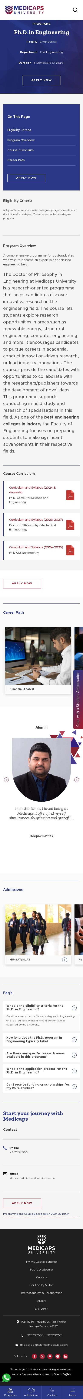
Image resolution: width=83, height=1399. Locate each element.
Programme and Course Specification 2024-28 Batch (36, 1214)
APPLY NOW (41, 80)
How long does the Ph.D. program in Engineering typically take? (34, 1039)
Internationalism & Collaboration (41, 1293)
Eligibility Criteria (19, 130)
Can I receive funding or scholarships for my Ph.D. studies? (37, 1086)
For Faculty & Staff (41, 1285)
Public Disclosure (41, 1269)
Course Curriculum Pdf (42, 495)
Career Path (16, 160)
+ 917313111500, (34, 1335)
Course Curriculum (20, 150)
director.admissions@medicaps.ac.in (32, 1178)
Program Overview (21, 140)
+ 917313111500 (19, 1152)
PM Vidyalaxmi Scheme (41, 1262)
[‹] (6, 780)
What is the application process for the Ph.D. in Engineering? (36, 1071)
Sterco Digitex (62, 1374)
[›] (76, 780)
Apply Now (22, 583)
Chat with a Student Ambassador (78, 699)
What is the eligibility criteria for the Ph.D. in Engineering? (34, 1007)
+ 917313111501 (53, 1335)
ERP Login (41, 1308)
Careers (41, 1277)
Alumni (41, 1301)
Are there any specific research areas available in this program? (35, 1055)
